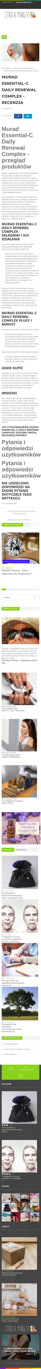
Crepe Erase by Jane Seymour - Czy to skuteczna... (13, 710)
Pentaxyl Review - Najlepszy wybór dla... (20, 661)
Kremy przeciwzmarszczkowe (23, 68)
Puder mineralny (11, 1044)
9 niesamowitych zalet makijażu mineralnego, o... (21, 512)
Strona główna (7, 68)
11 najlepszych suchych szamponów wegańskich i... (11, 1178)
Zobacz (29, 1354)
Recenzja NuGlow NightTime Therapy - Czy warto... (20, 1349)
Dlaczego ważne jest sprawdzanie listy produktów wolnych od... (13, 983)
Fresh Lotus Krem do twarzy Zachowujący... (10, 1320)
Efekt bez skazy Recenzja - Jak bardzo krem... (12, 1274)
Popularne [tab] (8, 850)
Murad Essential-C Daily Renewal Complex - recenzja (19, 90)
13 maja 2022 (8, 108)
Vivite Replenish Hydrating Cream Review (12, 802)
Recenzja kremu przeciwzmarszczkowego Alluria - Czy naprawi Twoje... (12, 895)
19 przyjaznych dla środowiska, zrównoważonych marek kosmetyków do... (11, 1028)
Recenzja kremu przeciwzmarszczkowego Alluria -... (12, 1130)
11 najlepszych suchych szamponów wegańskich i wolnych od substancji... (12, 939)
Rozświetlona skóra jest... (20, 520)
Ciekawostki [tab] (21, 850)
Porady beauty (10, 1054)
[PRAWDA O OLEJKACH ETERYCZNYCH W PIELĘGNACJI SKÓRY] (21, 828)
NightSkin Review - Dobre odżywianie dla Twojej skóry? (17, 572)
